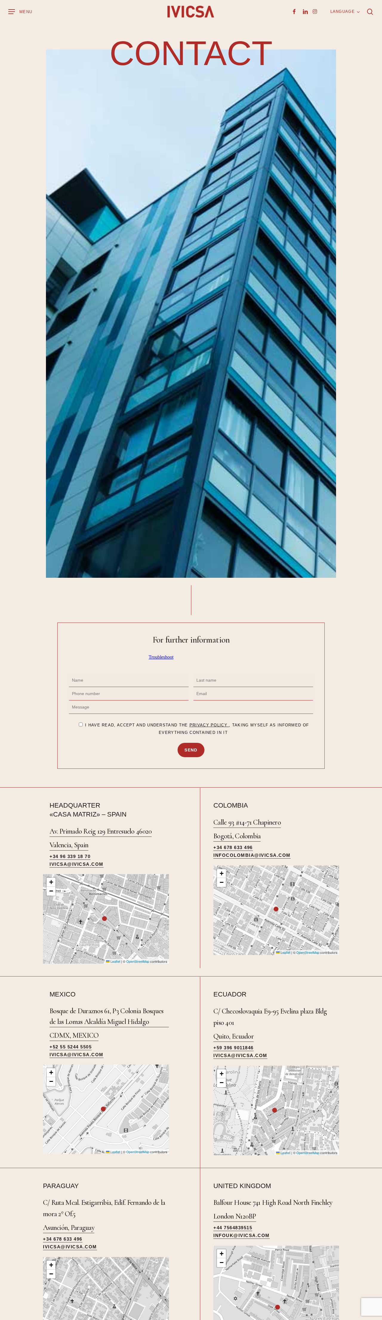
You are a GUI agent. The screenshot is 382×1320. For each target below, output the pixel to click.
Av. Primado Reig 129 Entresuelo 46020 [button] (101, 831)
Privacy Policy (209, 725)
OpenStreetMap (137, 961)
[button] (20, 12)
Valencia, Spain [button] (69, 845)
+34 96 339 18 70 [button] (70, 856)
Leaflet (115, 961)
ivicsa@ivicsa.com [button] (77, 864)
